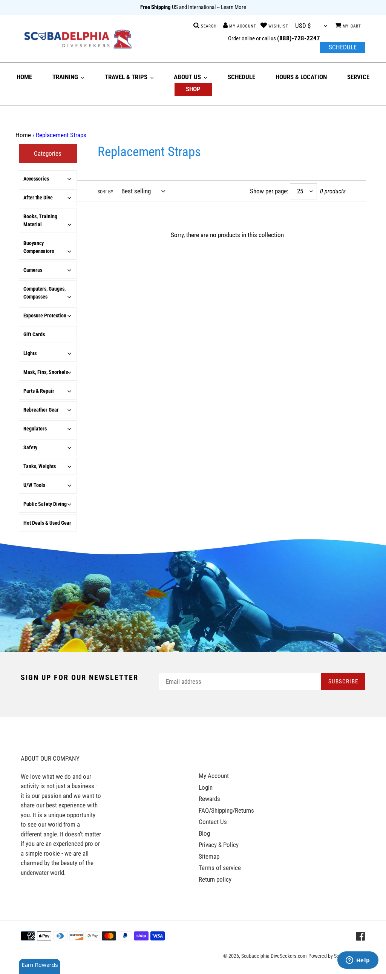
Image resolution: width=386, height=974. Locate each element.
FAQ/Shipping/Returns (226, 810)
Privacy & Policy (219, 844)
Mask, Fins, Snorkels (45, 372)
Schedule (343, 47)
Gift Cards (34, 334)
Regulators (35, 429)
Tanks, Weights (39, 466)
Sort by (105, 191)
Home (23, 135)
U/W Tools (34, 485)
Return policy (215, 879)
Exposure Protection (44, 315)
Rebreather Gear (41, 410)
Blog (204, 833)
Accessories (36, 179)
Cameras (32, 270)
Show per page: (269, 191)
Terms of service (220, 867)
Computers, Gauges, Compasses (44, 293)
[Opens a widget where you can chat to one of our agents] (357, 960)
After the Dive (38, 197)
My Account (214, 776)
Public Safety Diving (45, 504)
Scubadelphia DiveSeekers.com (274, 956)
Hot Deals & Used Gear (47, 523)
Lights (30, 353)
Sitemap (209, 856)
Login (206, 787)
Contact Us (213, 821)
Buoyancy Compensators (38, 247)
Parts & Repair (38, 391)
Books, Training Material (40, 220)
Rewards (209, 798)
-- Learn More (231, 7)
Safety (30, 447)
